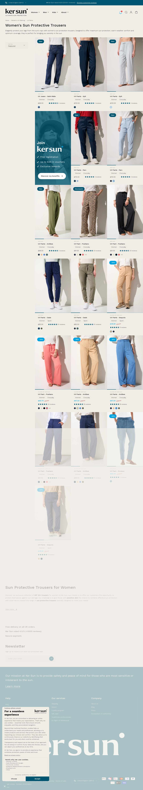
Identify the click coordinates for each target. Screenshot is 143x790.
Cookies (7, 787)
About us (94, 704)
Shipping (55, 704)
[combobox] (16, 2)
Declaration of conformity (101, 714)
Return (54, 707)
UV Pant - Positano (81, 244)
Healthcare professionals (61, 717)
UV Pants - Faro (80, 170)
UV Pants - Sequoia (117, 317)
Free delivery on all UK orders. (20, 627)
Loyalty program (58, 710)
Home (7, 20)
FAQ (7, 704)
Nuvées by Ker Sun (116, 315)
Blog (93, 707)
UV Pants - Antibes (45, 244)
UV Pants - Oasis (44, 317)
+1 (86, 254)
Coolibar (113, 468)
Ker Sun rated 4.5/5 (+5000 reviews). (23, 631)
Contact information (24, 784)
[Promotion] (53, 148)
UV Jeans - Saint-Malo (47, 96)
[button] (53, 103)
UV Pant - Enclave (117, 471)
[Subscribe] (51, 658)
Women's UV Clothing (18, 20)
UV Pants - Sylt (80, 96)
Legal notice (10, 784)
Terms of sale (61, 781)
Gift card (55, 714)
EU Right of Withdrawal (60, 720)
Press (93, 710)
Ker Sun (40, 94)
